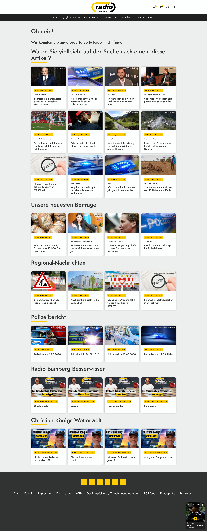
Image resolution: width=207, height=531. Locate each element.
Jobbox (141, 17)
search (174, 7)
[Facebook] (38, 7)
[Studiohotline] (57, 7)
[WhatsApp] (33, 7)
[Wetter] (167, 7)
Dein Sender (108, 17)
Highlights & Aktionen (70, 17)
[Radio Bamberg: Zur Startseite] (103, 7)
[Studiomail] (52, 7)
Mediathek (126, 17)
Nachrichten (89, 17)
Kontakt (151, 17)
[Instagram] (43, 7)
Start (55, 17)
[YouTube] (48, 7)
